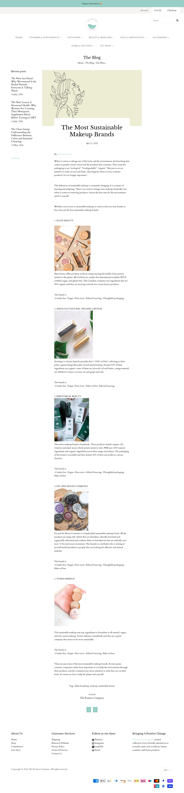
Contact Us (57, 753)
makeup (94, 685)
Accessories (159, 37)
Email (97, 750)
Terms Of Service (60, 750)
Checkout (171, 10)
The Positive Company (143, 739)
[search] (166, 20)
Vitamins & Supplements (44, 37)
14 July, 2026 (17, 121)
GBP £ (166, 770)
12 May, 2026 (17, 145)
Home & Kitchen (82, 45)
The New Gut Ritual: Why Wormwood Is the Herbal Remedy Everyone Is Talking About (23, 84)
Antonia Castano (65, 154)
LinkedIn (98, 746)
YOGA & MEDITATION (132, 37)
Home (18, 37)
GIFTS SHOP (73, 37)
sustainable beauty (107, 685)
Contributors (17, 746)
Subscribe (15, 158)
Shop (13, 743)
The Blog (89, 62)
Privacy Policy (58, 746)
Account (144, 10)
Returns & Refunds (60, 743)
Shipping (56, 739)
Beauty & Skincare (100, 37)
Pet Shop (105, 45)
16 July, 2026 (17, 94)
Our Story (15, 750)
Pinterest (98, 739)
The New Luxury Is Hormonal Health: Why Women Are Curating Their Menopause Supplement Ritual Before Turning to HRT (23, 110)
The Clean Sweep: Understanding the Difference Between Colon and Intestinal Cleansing (21, 135)
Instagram (99, 743)
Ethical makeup (82, 685)
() (157, 10)
